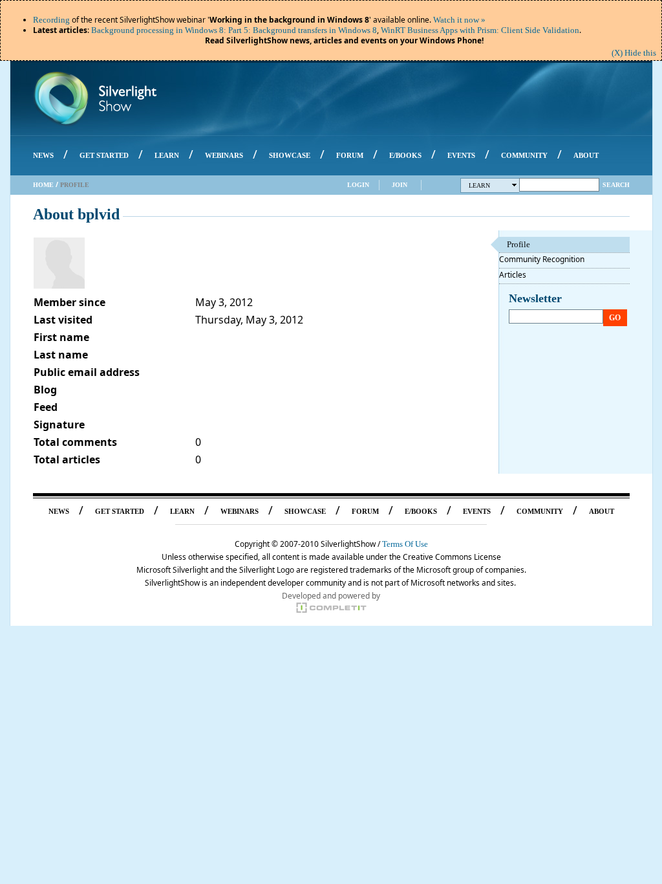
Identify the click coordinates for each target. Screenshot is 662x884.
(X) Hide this (634, 53)
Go (615, 317)
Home (43, 184)
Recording (51, 20)
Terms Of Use (405, 544)
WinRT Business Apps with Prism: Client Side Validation (480, 30)
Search (616, 184)
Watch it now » (459, 20)
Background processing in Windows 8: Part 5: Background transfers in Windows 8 (234, 30)
